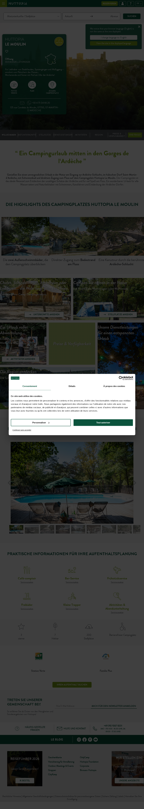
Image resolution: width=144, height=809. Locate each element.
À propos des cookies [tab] (114, 386)
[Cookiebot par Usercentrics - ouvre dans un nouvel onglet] (121, 378)
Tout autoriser (103, 422)
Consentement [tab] (29, 386)
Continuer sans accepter (22, 430)
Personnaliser (39, 422)
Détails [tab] (72, 386)
